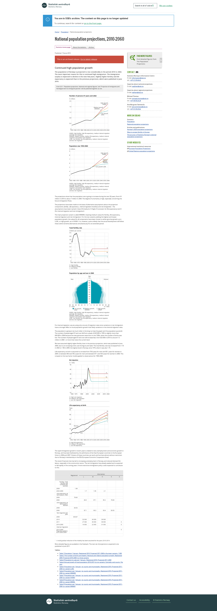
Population (64, 32)
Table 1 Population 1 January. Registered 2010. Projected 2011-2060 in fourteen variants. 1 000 (90, 553)
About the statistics (79, 47)
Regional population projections (138, 124)
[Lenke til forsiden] (56, 5)
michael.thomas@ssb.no (140, 98)
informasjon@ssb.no (139, 78)
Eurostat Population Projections (139, 149)
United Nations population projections (142, 151)
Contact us (131, 600)
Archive (91, 47)
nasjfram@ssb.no (138, 86)
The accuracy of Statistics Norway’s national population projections (141, 136)
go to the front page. (93, 23)
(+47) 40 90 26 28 (135, 101)
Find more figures (144, 56)
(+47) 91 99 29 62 (135, 109)
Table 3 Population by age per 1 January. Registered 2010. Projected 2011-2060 (85, 560)
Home (57, 32)
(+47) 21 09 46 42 (135, 80)
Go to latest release (88, 59)
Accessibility (144, 600)
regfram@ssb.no (137, 92)
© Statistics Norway (161, 600)
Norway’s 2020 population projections (140, 129)
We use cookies (165, 5)
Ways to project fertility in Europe (138, 132)
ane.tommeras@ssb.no (139, 107)
